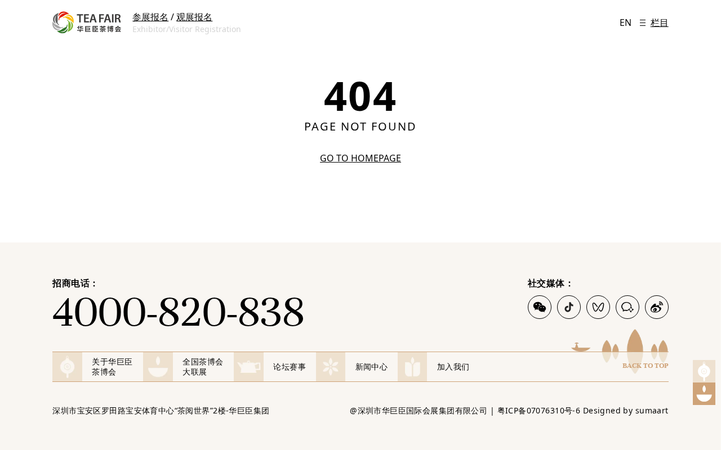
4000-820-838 (178, 312)
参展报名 (150, 17)
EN (625, 22)
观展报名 (194, 17)
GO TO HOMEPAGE (360, 158)
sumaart (652, 410)
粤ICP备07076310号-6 (539, 410)
